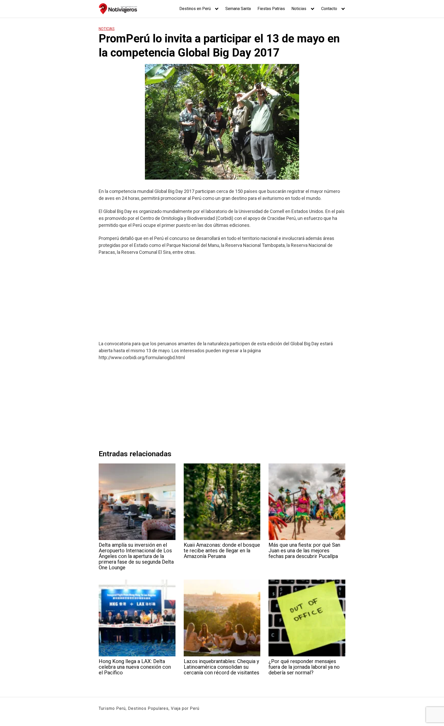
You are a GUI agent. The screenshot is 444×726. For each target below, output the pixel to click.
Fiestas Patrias (271, 8)
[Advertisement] (222, 298)
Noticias (298, 8)
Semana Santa (238, 8)
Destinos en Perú (195, 8)
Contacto (329, 8)
